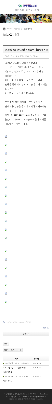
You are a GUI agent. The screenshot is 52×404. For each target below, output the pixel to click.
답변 (6, 350)
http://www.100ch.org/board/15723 (18, 322)
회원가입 (29, 10)
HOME (16, 10)
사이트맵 (37, 10)
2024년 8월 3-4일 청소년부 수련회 (17, 363)
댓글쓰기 (26, 334)
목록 (6, 344)
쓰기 (12, 350)
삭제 (19, 350)
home (9, 29)
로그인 (22, 10)
